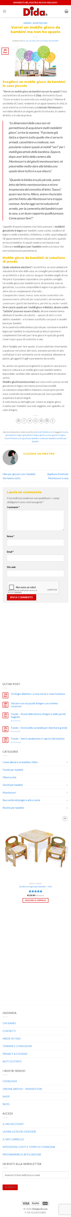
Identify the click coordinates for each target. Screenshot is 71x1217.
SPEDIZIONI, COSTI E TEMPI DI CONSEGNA (29, 1146)
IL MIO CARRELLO (13, 1139)
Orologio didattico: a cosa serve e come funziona (38, 693)
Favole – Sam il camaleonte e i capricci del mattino (38, 738)
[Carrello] (66, 11)
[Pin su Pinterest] (41, 420)
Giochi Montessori (13, 438)
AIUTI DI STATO (12, 1061)
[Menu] (4, 11)
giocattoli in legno (31, 435)
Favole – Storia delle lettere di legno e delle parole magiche (38, 715)
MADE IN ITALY (12, 1038)
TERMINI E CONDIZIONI (17, 1046)
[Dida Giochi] (35, 11)
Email (10, 551)
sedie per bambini (48, 438)
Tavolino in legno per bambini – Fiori (35, 886)
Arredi (27, 23)
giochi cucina (46, 435)
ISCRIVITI (10, 1187)
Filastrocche (9, 777)
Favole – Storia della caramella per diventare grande (39, 727)
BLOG (6, 1104)
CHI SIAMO (9, 1023)
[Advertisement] (35, 641)
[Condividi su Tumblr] (52, 420)
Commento (13, 507)
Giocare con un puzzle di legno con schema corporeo (34, 705)
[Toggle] (67, 762)
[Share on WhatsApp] (18, 420)
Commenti (16, 721)
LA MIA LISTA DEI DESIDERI (19, 1131)
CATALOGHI (10, 1081)
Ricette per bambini (13, 807)
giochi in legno (58, 435)
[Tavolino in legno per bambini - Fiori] (35, 848)
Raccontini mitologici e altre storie (21, 800)
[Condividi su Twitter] (29, 420)
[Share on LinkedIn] (46, 420)
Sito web (11, 567)
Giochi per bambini (13, 784)
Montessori (40, 23)
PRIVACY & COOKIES (15, 1053)
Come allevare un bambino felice (20, 762)
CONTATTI (9, 1031)
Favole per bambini (13, 769)
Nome (10, 536)
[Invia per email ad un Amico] (35, 420)
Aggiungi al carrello (35, 900)
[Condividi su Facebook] (24, 420)
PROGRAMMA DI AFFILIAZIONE (22, 1154)
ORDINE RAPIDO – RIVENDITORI (22, 1088)
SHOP (6, 1096)
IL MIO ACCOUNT (13, 1124)
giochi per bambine (30, 438)
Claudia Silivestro (49, 41)
